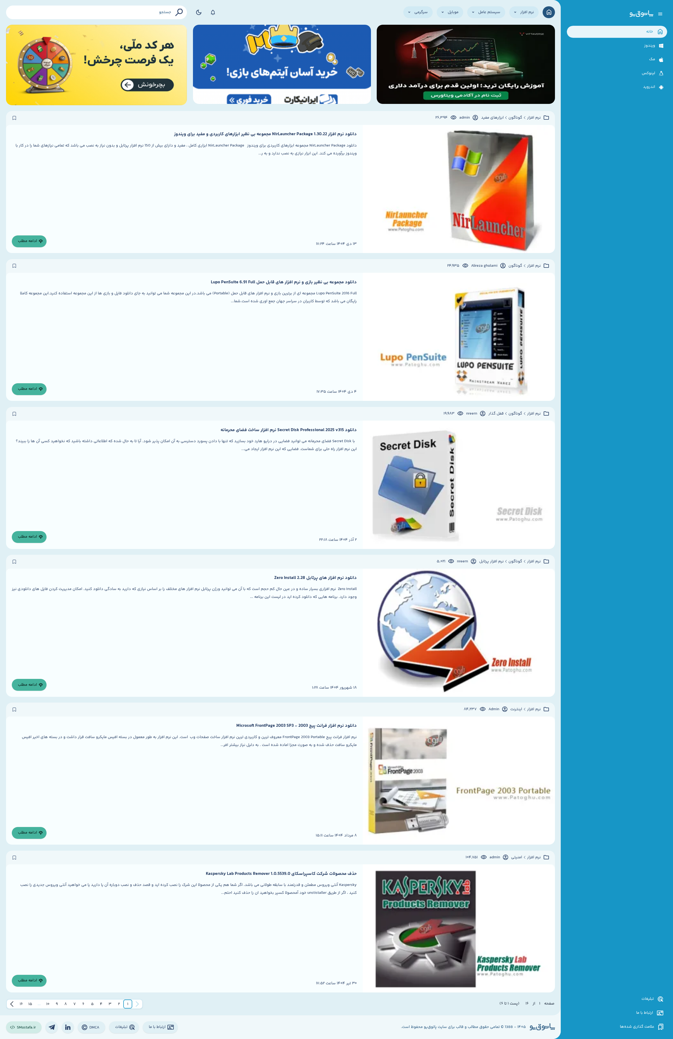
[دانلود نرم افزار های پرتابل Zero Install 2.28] (459, 633)
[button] (127, 1004)
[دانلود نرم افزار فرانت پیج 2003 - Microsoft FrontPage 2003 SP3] (459, 781)
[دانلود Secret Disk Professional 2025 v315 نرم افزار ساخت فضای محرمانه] (459, 485)
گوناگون (515, 118)
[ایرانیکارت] (282, 65)
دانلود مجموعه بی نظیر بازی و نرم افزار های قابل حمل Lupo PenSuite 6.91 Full (284, 282)
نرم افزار (534, 118)
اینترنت (516, 709)
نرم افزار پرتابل (491, 561)
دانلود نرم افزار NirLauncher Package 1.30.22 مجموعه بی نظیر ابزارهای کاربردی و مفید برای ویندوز (265, 134)
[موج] (466, 65)
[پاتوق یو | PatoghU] (641, 14)
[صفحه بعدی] (12, 1004)
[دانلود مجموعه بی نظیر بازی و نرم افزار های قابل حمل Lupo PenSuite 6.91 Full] (459, 337)
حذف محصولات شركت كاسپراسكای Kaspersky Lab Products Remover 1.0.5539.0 (281, 873)
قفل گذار (496, 414)
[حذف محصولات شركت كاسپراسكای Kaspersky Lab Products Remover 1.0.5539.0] (459, 928)
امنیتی (516, 857)
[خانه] (549, 12)
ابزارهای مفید (492, 118)
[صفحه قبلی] (137, 1004)
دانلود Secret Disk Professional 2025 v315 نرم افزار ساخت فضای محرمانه (289, 430)
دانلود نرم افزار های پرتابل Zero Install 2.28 (315, 577)
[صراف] (96, 65)
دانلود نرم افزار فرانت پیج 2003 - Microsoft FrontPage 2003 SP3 (296, 725)
